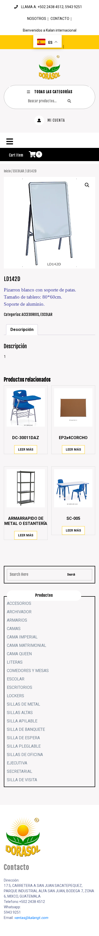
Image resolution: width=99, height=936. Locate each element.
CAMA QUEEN (19, 653)
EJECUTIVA (17, 763)
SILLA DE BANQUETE (26, 729)
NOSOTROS (36, 19)
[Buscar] (69, 101)
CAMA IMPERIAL (22, 637)
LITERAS (15, 662)
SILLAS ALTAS (20, 712)
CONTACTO (60, 19)
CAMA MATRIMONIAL (26, 645)
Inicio (7, 171)
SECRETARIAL (19, 771)
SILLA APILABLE (22, 721)
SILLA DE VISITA (22, 779)
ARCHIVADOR (19, 611)
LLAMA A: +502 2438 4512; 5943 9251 (51, 7)
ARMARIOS (17, 620)
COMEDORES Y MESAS (28, 670)
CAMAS (14, 628)
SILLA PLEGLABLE (24, 746)
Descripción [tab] (22, 329)
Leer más (25, 449)
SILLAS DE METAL (23, 704)
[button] (49, 141)
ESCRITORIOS (19, 687)
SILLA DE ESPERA (23, 737)
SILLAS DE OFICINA (25, 754)
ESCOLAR (18, 171)
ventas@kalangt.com (31, 918)
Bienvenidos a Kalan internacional (49, 30)
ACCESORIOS (30, 314)
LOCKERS (15, 695)
